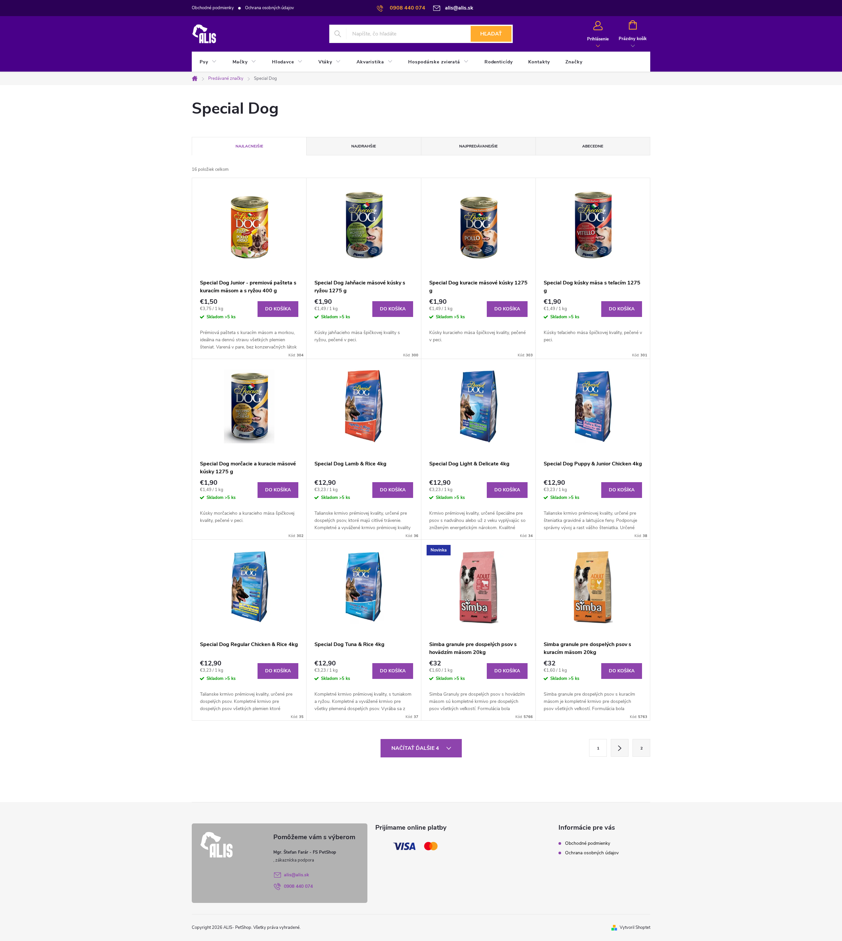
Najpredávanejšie (478, 146)
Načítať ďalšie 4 (415, 748)
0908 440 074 (298, 886)
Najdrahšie (363, 146)
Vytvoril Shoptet (635, 927)
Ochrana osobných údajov (269, 8)
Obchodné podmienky (213, 8)
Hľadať (491, 33)
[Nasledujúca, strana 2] (620, 748)
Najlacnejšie (249, 146)
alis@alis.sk (296, 875)
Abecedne (592, 146)
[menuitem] (208, 62)
